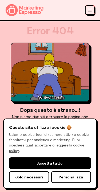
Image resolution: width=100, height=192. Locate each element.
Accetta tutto (50, 163)
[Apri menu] (90, 10)
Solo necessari (29, 177)
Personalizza (71, 177)
